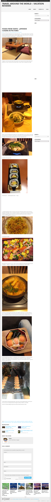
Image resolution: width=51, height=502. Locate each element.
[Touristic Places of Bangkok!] (21, 486)
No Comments (20, 32)
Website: (5, 471)
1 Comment (22, 432)
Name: (5, 462)
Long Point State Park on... (12, 0)
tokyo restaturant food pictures (16, 422)
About (34, 9)
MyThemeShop (36, 499)
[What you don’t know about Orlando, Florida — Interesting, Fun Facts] (37, 486)
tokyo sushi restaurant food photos (27, 422)
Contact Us (41, 9)
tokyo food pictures (8, 422)
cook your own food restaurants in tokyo (10, 421)
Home (30, 9)
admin (3, 32)
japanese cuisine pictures (21, 421)
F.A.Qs (47, 9)
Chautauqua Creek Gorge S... (44, 0)
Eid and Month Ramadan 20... (23, 0)
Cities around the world (13, 32)
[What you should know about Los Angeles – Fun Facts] (45, 486)
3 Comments (7, 428)
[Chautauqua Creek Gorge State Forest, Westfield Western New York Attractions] (29, 486)
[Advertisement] (17, 21)
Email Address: (6, 466)
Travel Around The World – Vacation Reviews (23, 5)
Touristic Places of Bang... (33, 0)
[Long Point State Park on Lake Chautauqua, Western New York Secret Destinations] (5, 486)
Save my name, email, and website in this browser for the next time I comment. (17, 475)
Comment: (5, 452)
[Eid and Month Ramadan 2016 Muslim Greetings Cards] (13, 486)
